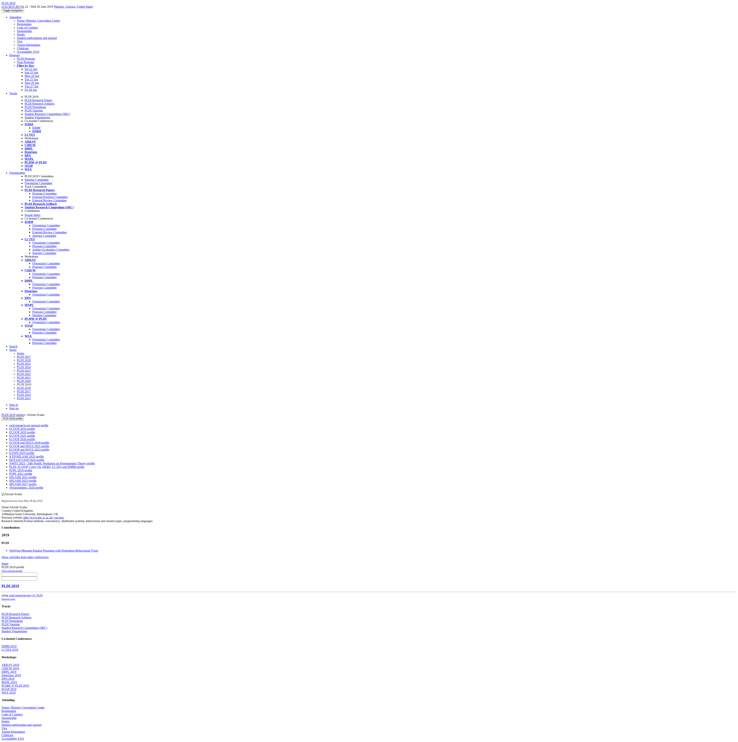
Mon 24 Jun (32, 76)
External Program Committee (50, 197)
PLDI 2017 (24, 391)
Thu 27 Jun (31, 86)
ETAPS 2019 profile (21, 453)
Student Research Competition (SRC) (47, 114)
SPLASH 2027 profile (23, 484)
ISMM (36, 127)
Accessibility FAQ (28, 51)
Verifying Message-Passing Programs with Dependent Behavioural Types (53, 550)
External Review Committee (49, 200)
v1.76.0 (37, 595)
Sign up (14, 408)
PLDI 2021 (24, 377)
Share (5, 563)
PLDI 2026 (24, 360)
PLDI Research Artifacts (39, 103)
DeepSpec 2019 (11, 675)
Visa (19, 41)
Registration (24, 24)
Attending (15, 17)
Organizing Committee (38, 183)
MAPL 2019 (9, 682)
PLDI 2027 (24, 356)
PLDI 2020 (24, 381)
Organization (17, 172)
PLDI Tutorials (34, 110)
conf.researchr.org (20, 595)
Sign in (13, 404)
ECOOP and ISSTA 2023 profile (29, 449)
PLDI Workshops (35, 107)
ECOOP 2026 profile (22, 439)
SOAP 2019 (9, 689)
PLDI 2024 (24, 367)
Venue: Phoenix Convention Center (38, 20)
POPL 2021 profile (20, 473)
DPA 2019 (8, 678)
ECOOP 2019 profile (22, 432)
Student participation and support (37, 38)
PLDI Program (26, 58)
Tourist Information (28, 44)
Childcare (23, 48)
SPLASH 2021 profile (23, 477)
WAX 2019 (9, 692)
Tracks (13, 93)
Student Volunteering (37, 117)
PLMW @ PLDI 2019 (15, 685)
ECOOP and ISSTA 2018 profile (29, 442)
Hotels (21, 34)
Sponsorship (24, 31)
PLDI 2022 (24, 374)
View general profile (12, 570)
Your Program (25, 62)
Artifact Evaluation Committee (50, 249)
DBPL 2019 (9, 671)
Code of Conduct (27, 27)
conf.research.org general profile (28, 425)
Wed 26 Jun (32, 83)
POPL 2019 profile (20, 470)
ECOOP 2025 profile (22, 435)
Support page (8, 599)
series (20, 414)
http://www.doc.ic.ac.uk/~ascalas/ (43, 517)
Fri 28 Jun (31, 89)
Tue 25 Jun (31, 79)
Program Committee (44, 193)
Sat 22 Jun (31, 69)
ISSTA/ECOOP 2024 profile (26, 460)
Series (20, 353)
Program (14, 55)
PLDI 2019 (8, 414)
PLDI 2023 (24, 370)
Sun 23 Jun (31, 72)
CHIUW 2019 (10, 668)
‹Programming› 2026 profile (26, 487)
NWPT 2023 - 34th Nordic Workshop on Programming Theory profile (52, 463)
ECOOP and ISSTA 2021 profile (29, 446)
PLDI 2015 (24, 398)
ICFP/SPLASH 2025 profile (26, 456)
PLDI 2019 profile (12, 418)
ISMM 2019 (9, 646)
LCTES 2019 (10, 649)
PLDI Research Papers (38, 100)
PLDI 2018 (24, 388)
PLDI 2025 (24, 363)
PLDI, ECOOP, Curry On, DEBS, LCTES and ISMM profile (46, 466)
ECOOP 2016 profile (22, 428)
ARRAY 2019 (10, 665)
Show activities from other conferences (25, 557)
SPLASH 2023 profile (23, 480)
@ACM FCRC (11, 6)
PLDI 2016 (24, 394)
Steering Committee (37, 179)
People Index (33, 215)
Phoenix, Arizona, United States (73, 6)
